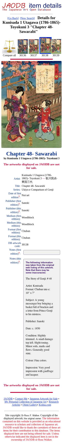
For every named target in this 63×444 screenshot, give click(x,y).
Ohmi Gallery (30, 404)
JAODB (8, 398)
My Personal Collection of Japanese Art (26, 401)
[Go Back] (13, 18)
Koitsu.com (45, 404)
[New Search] (27, 18)
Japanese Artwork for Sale (44, 398)
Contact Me (21, 398)
